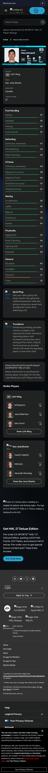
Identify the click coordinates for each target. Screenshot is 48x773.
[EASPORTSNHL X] (27, 578)
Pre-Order (7, 649)
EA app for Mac (9, 661)
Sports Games (9, 665)
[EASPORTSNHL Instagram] (14, 578)
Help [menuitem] (7, 707)
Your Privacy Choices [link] (21, 721)
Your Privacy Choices (24, 769)
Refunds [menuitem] (9, 727)
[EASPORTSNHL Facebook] (33, 578)
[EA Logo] (7, 608)
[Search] (42, 22)
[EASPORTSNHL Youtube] (20, 578)
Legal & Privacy (13, 714)
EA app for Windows (11, 657)
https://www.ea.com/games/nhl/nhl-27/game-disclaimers (24, 676)
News (5, 653)
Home (5, 40)
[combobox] (24, 587)
